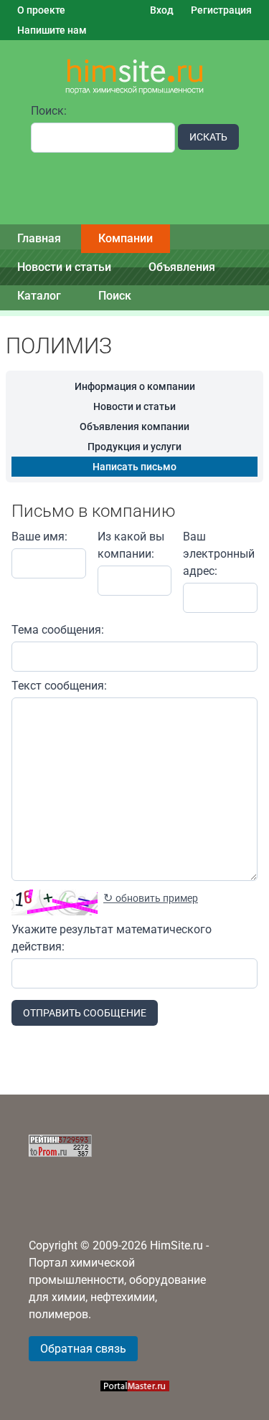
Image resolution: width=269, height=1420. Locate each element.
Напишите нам (52, 30)
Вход (162, 10)
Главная (39, 238)
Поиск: (49, 111)
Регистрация (221, 10)
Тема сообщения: (57, 630)
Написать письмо (134, 466)
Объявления (181, 267)
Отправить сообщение (84, 1013)
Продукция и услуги (134, 446)
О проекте (41, 10)
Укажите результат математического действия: (111, 938)
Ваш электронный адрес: (219, 554)
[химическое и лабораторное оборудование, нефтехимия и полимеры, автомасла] (135, 77)
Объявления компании (134, 426)
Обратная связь (83, 1348)
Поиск (114, 295)
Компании (125, 238)
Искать (208, 137)
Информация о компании (135, 386)
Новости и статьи (64, 267)
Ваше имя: (39, 536)
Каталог (39, 295)
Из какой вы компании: (131, 545)
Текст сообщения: (59, 685)
